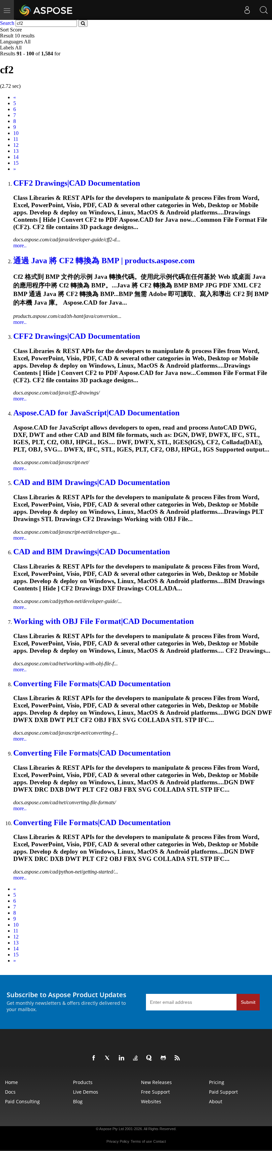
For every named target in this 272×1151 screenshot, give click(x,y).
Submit (248, 1002)
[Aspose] (46, 10)
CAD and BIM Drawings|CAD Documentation (91, 482)
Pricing (216, 1082)
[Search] (263, 10)
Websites (151, 1101)
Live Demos (85, 1092)
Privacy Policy (117, 1141)
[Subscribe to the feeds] (178, 1058)
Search (7, 23)
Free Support (155, 1092)
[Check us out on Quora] (150, 1058)
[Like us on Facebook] (95, 1058)
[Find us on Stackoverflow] (136, 1058)
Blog (78, 1101)
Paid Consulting (22, 1101)
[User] (247, 10)
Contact (159, 1141)
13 (16, 151)
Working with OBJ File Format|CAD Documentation (103, 621)
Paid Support (223, 1092)
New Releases (156, 1082)
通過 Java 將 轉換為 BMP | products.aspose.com (104, 260)
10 (16, 133)
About (215, 1101)
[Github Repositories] (164, 1058)
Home (11, 1082)
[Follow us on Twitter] (108, 1058)
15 (16, 163)
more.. (20, 245)
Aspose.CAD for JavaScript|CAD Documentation (96, 412)
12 (16, 145)
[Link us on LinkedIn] (122, 1058)
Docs (10, 1092)
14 (16, 157)
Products (83, 1082)
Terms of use (141, 1141)
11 (15, 139)
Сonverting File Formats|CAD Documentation (91, 683)
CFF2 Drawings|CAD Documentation (76, 183)
